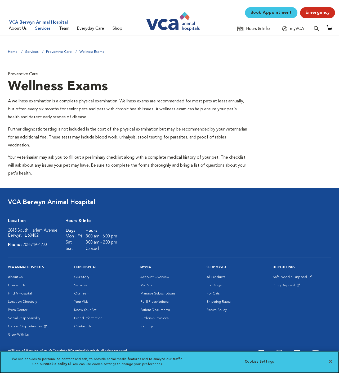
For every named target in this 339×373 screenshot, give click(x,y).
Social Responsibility (24, 318)
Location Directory (22, 301)
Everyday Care (90, 29)
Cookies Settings (259, 361)
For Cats (213, 293)
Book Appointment (271, 13)
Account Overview (154, 277)
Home (12, 52)
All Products (216, 277)
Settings (146, 326)
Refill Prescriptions (154, 301)
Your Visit (81, 301)
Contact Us (16, 285)
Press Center (17, 310)
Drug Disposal (286, 286)
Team (64, 29)
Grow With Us (18, 334)
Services (43, 29)
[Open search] (318, 28)
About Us (18, 29)
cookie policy (58, 364)
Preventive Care (59, 52)
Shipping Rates (218, 301)
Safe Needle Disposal (291, 278)
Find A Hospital (20, 293)
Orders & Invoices (154, 318)
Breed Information (88, 318)
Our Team (82, 293)
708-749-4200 (35, 245)
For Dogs (214, 285)
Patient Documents (155, 310)
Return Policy (217, 310)
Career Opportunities (26, 328)
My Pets (146, 285)
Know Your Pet (85, 310)
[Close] (330, 361)
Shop (117, 29)
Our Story (81, 277)
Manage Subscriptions (157, 293)
